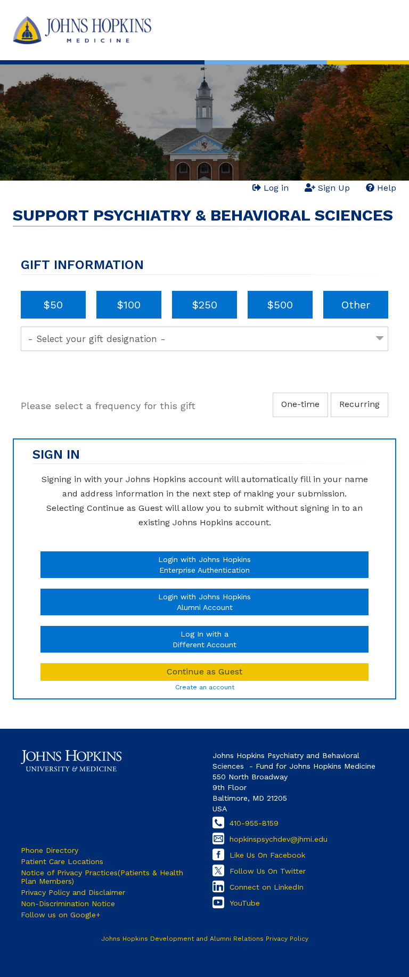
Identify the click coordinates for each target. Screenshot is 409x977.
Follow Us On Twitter (268, 871)
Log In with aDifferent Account (204, 639)
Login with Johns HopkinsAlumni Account (204, 602)
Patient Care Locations (62, 861)
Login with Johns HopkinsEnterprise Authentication (204, 564)
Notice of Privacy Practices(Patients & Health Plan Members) (102, 876)
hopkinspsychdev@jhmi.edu (279, 839)
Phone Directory (49, 850)
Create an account (204, 687)
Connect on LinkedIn (267, 887)
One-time (300, 404)
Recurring (359, 404)
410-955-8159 (254, 823)
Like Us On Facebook (267, 855)
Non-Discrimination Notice (68, 903)
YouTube (245, 903)
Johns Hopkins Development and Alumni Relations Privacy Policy (204, 938)
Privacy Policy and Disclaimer (73, 892)
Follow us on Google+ (61, 914)
